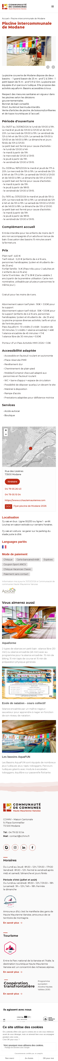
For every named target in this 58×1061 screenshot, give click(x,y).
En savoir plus (11, 923)
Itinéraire (12, 481)
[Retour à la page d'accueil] (14, 6)
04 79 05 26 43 (13, 489)
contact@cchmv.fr (20, 836)
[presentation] (48, 67)
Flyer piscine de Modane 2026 (29, 506)
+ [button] (6, 430)
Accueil (5, 18)
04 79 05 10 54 (13, 494)
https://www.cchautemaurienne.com (25, 500)
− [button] (6, 434)
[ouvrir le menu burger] (52, 6)
